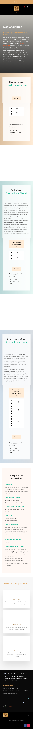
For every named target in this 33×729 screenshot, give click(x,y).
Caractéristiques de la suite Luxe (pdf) (16, 244)
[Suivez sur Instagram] (28, 725)
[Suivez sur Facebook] (25, 725)
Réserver (16, 98)
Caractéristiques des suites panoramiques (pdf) (16, 392)
